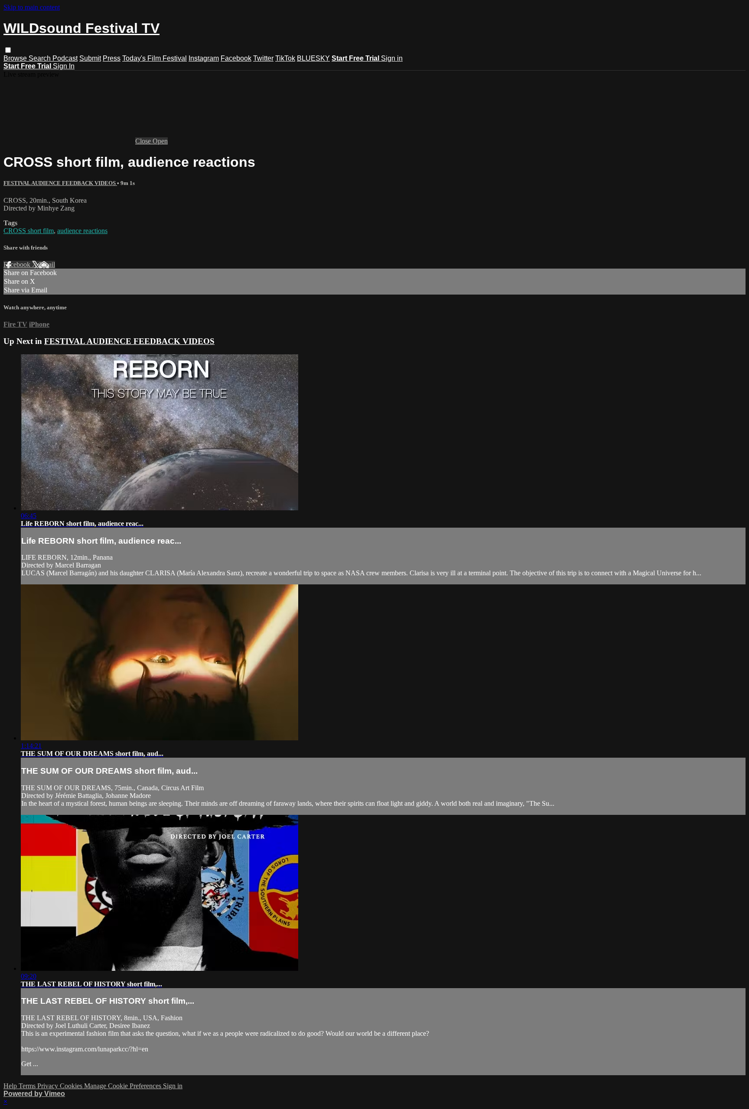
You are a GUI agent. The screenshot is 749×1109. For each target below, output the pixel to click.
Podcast (65, 58)
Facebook (236, 58)
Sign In (64, 66)
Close (144, 141)
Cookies (72, 1086)
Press (111, 58)
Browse (16, 58)
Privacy (48, 1086)
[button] (8, 50)
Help (11, 1086)
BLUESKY (313, 58)
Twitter (263, 58)
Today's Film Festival (154, 58)
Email (47, 264)
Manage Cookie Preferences (123, 1086)
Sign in (392, 58)
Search (40, 58)
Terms (28, 1086)
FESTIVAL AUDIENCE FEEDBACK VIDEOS (60, 183)
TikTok (285, 58)
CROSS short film (28, 230)
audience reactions (82, 230)
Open (160, 141)
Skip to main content (31, 7)
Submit (90, 58)
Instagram (204, 58)
